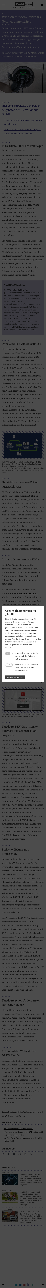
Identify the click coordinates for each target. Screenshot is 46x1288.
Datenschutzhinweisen (14, 642)
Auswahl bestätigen (15, 677)
